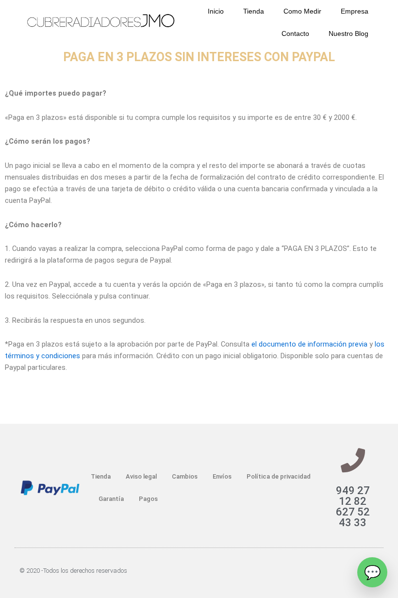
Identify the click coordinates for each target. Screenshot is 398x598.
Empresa (354, 11)
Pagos (148, 498)
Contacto (295, 33)
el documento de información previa (309, 344)
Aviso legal (141, 476)
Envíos (222, 476)
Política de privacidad (279, 476)
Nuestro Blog (348, 33)
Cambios (185, 476)
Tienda (253, 11)
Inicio (216, 11)
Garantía (111, 498)
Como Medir (302, 11)
